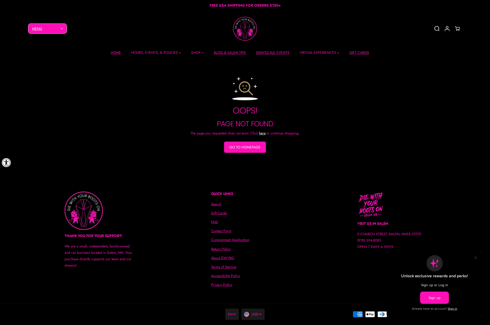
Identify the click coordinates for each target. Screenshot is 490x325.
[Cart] (457, 28)
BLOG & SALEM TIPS (230, 52)
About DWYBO (222, 257)
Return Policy (221, 249)
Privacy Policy (221, 284)
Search (216, 204)
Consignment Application (230, 239)
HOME (116, 52)
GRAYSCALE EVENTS (272, 52)
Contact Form (221, 230)
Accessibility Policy (225, 275)
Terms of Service (223, 266)
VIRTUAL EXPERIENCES (318, 52)
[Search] (437, 28)
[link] (99, 211)
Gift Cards (219, 213)
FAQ (214, 221)
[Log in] (447, 28)
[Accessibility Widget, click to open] (6, 162)
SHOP (196, 52)
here (262, 133)
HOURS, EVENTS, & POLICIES (155, 52)
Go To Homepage (245, 147)
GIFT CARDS (359, 52)
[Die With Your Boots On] (245, 29)
